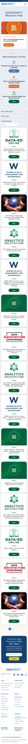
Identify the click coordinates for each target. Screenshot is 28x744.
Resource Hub (4, 694)
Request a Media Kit (19, 706)
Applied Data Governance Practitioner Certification (20, 718)
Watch (14, 101)
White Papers (4, 701)
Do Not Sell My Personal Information (10, 741)
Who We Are (18, 700)
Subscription (18, 687)
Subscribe (3, 713)
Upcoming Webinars (6, 685)
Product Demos (5, 707)
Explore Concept (14, 86)
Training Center (18, 680)
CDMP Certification (19, 721)
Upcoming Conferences (7, 683)
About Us (17, 694)
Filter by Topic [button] (5, 116)
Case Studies (4, 698)
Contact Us (17, 704)
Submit (14, 658)
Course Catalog (18, 685)
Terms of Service (5, 739)
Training (17, 723)
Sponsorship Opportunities (4, 728)
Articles (3, 696)
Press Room (18, 702)
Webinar (14, 146)
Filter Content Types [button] (7, 111)
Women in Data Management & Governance (18, 729)
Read (14, 71)
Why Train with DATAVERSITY (18, 697)
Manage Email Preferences (4, 716)
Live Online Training (19, 683)
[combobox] (8, 124)
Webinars (3, 703)
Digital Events (4, 687)
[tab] (12, 53)
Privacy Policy (14, 739)
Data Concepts (4, 709)
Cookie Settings (23, 739)
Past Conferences (5, 689)
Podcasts (3, 705)
